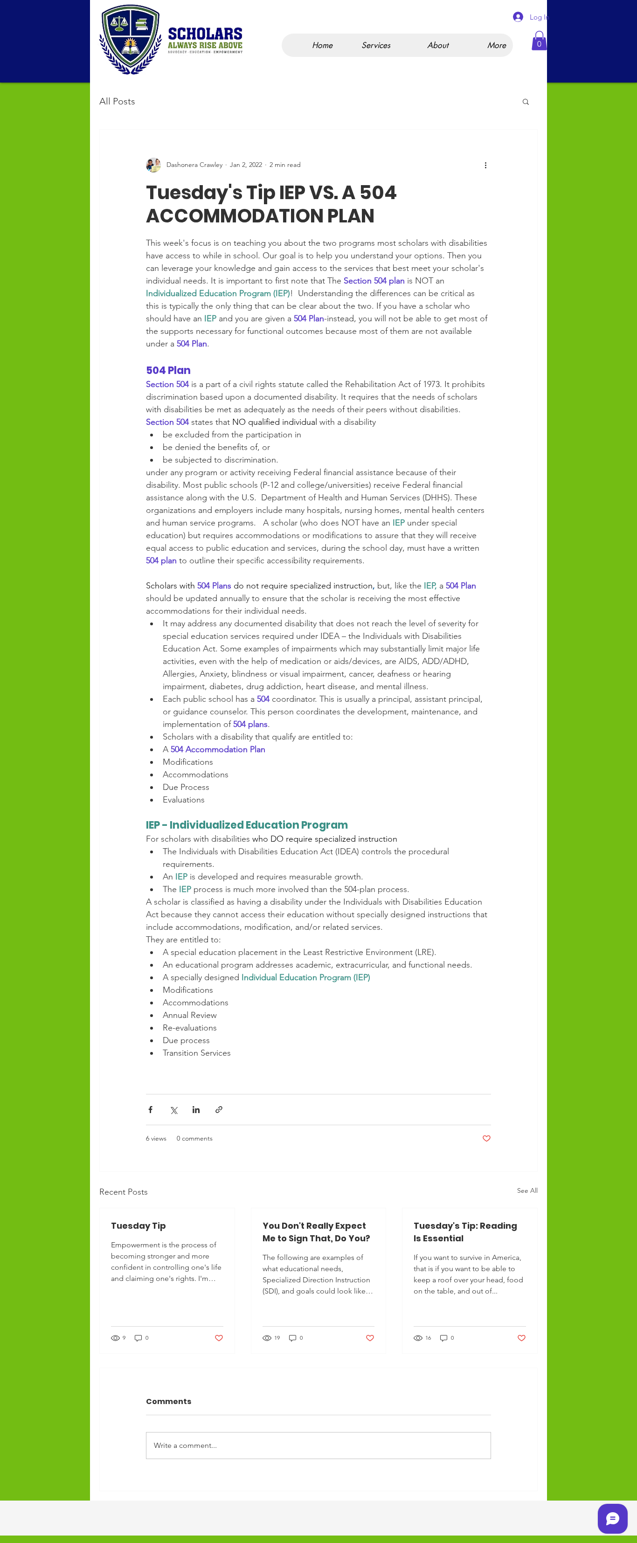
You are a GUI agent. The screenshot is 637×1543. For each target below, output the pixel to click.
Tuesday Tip (138, 1226)
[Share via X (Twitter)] (173, 1109)
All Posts (117, 101)
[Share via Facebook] (150, 1109)
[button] (539, 40)
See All (527, 1190)
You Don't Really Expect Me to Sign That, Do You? (316, 1232)
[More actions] (485, 165)
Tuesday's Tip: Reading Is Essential (465, 1232)
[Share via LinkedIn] (196, 1109)
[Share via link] (219, 1109)
